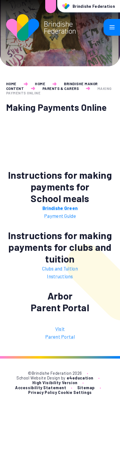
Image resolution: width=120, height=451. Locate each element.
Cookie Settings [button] (75, 392)
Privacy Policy (42, 392)
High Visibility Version (54, 382)
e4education (80, 378)
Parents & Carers (60, 88)
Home (11, 84)
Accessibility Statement (40, 387)
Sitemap (86, 387)
